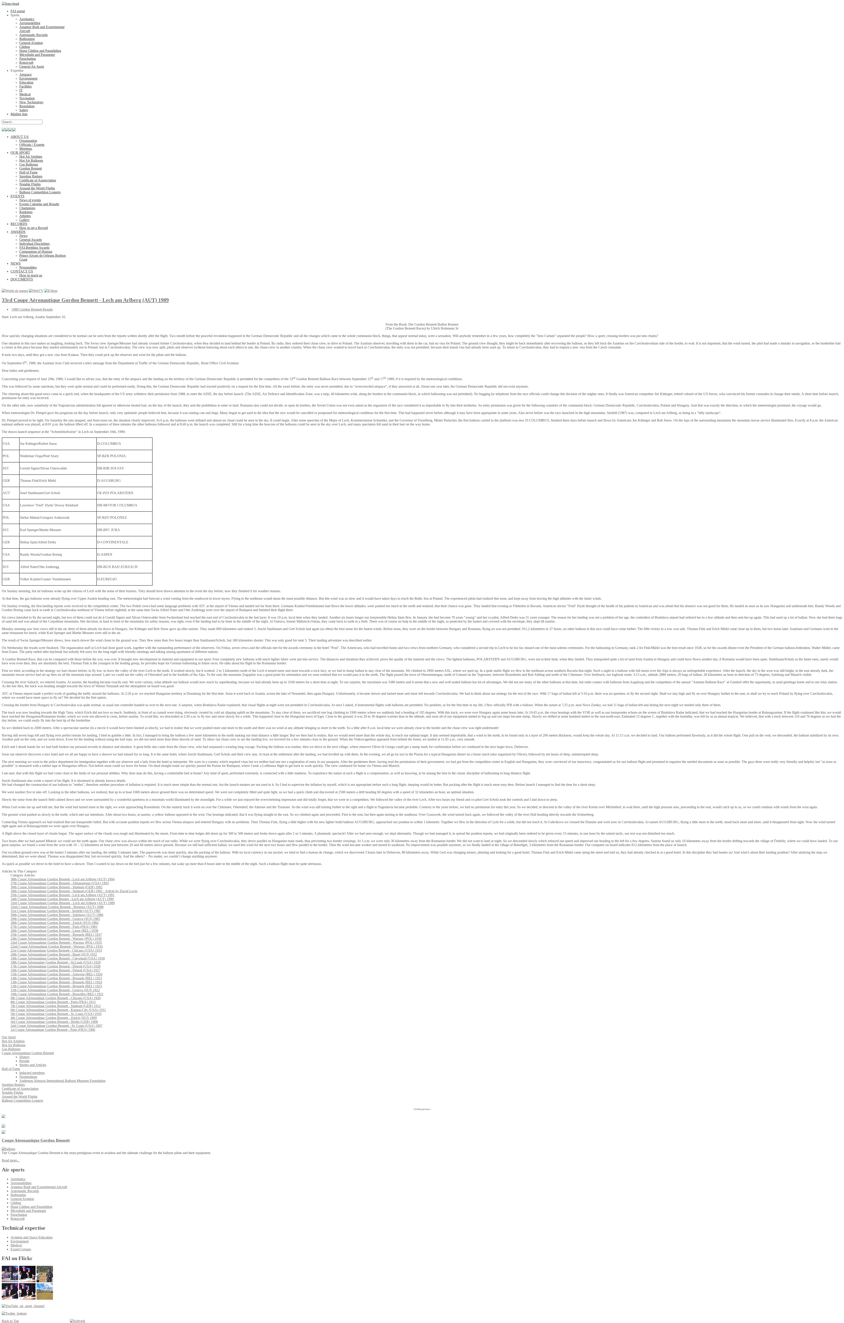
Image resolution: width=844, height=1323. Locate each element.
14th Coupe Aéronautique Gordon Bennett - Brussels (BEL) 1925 (56, 978)
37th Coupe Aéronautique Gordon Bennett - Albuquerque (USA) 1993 (60, 883)
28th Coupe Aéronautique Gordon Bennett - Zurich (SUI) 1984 (54, 923)
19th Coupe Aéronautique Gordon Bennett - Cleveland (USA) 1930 (58, 958)
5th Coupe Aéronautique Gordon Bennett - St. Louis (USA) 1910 (56, 1014)
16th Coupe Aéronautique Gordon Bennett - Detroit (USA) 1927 (55, 970)
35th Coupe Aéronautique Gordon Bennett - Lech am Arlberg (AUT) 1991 (63, 895)
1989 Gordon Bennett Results (32, 309)
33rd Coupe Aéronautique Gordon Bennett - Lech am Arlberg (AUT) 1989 (85, 300)
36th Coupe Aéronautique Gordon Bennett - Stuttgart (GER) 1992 (56, 887)
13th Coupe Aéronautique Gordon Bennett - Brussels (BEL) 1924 (56, 982)
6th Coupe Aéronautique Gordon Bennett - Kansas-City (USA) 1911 (58, 1010)
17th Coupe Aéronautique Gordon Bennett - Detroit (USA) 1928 (55, 966)
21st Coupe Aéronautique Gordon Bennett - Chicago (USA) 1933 (56, 950)
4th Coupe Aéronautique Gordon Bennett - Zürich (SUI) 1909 (54, 1018)
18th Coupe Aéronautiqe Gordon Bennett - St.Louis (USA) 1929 (56, 962)
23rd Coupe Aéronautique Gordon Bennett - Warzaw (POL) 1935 (56, 942)
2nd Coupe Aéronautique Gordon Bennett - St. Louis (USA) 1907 (56, 1026)
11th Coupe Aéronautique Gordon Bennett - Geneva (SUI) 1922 (55, 990)
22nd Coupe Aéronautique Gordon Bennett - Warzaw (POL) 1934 (57, 946)
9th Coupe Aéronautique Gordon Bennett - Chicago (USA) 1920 (56, 998)
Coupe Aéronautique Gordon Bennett (36, 1140)
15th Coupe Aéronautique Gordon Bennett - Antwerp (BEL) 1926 (56, 974)
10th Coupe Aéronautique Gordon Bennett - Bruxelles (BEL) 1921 (57, 994)
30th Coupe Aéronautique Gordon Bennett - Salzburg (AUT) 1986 (57, 915)
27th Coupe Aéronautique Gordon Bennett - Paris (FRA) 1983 (54, 927)
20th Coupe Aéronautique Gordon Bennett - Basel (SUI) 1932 (54, 954)
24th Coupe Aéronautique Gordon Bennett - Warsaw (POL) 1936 (56, 938)
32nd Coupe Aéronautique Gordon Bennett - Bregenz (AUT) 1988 (57, 907)
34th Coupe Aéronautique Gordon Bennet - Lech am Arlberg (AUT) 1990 (62, 899)
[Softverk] (77, 1321)
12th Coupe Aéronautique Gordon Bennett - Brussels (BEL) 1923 (56, 986)
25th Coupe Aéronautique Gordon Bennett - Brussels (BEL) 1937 (56, 934)
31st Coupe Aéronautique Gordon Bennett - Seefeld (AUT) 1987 (56, 911)
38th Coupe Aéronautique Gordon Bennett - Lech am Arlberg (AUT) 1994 (63, 879)
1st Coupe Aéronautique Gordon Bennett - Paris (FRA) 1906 (53, 1030)
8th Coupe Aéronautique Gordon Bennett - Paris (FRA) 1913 (53, 1002)
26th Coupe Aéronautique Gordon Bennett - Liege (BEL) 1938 (54, 931)
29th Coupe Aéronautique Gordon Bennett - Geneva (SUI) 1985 (55, 919)
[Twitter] (14, 1313)
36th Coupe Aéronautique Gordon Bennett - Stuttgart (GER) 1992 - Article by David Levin (74, 891)
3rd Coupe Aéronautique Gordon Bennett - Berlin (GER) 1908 (54, 1022)
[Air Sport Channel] (23, 1306)
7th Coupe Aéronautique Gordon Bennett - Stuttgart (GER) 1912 (56, 1006)
